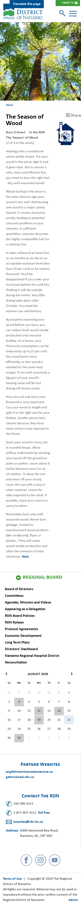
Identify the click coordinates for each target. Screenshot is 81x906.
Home (9, 105)
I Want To (68, 2)
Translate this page (26, 4)
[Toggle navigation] (73, 13)
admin (73, 900)
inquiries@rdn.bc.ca (28, 822)
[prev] (7, 674)
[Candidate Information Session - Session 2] (39, 711)
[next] (70, 674)
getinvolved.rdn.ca (20, 777)
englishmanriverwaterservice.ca (29, 772)
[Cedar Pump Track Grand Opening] (19, 738)
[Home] (22, 12)
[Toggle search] (62, 13)
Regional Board (42, 577)
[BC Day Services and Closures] (19, 702)
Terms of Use (12, 879)
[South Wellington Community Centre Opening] (39, 720)
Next (25, 557)
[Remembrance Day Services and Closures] (59, 711)
